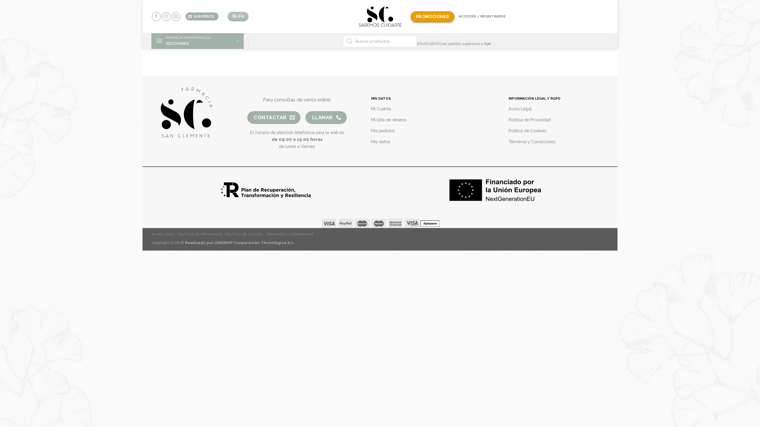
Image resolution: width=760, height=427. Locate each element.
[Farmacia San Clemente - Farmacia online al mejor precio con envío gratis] (380, 16)
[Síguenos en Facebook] (156, 16)
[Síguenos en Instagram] (166, 16)
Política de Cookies (244, 234)
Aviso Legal (163, 234)
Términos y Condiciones (289, 234)
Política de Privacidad (200, 234)
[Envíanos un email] (176, 16)
